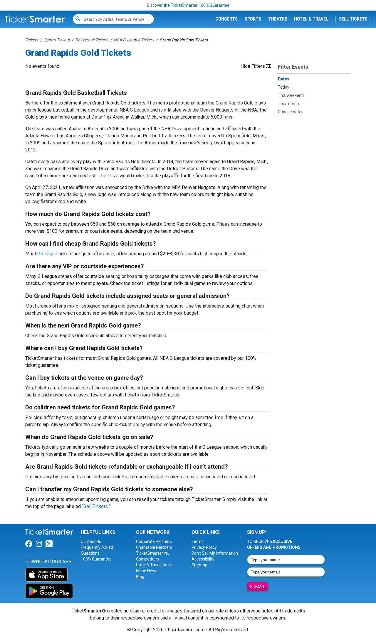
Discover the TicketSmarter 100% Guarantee (188, 5)
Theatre (277, 19)
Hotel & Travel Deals (154, 565)
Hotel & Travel (311, 19)
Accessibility (203, 559)
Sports (253, 19)
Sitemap (199, 565)
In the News (146, 570)
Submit (257, 586)
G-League (47, 253)
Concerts (226, 19)
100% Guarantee (96, 559)
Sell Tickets (353, 19)
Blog (140, 576)
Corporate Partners (154, 541)
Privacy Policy (204, 547)
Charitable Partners (154, 547)
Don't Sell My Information (215, 553)
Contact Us (91, 541)
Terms (198, 541)
